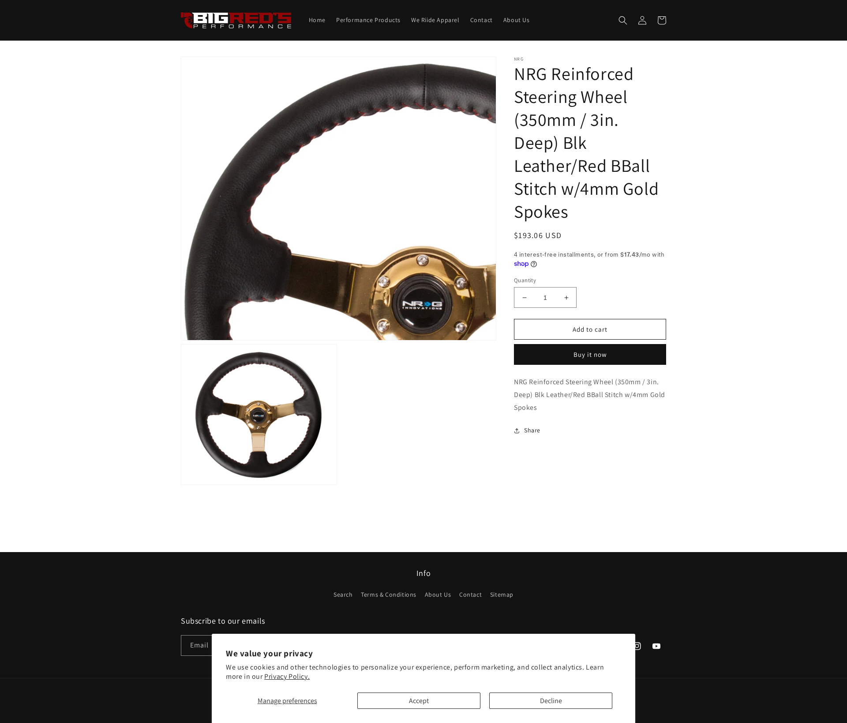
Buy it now (590, 354)
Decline (551, 700)
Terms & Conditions (388, 594)
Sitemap (501, 594)
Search (343, 594)
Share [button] (532, 431)
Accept (419, 700)
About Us (438, 594)
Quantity (525, 280)
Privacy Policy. (287, 676)
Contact (470, 594)
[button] (623, 20)
